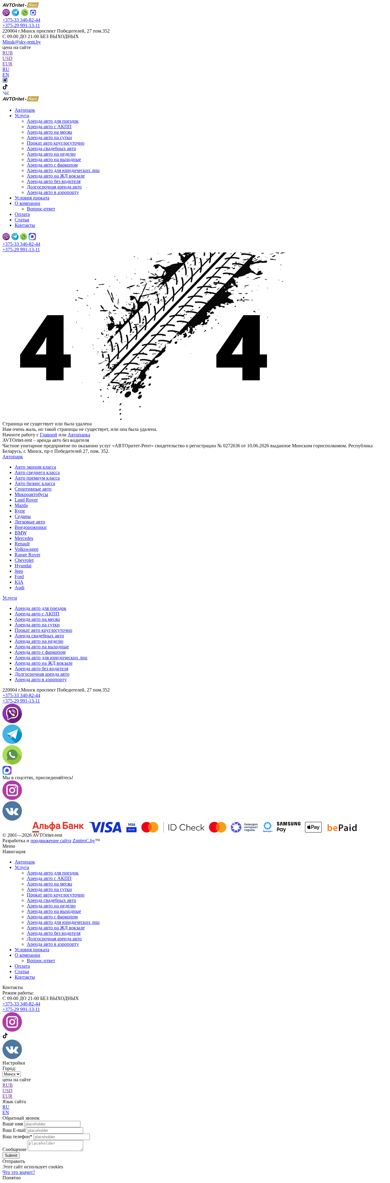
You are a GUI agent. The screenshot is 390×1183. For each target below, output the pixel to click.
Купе (20, 510)
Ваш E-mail (14, 1130)
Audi (19, 587)
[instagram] (5, 81)
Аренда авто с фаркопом (52, 164)
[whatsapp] (24, 13)
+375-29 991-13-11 (21, 25)
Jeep (19, 571)
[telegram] (15, 237)
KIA (19, 582)
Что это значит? (18, 1172)
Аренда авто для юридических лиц (63, 170)
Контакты (25, 225)
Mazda (21, 505)
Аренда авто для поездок (53, 121)
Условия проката (32, 197)
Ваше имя (12, 1123)
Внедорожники (31, 527)
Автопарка (79, 434)
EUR (7, 63)
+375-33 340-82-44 (21, 20)
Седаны (23, 516)
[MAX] (33, 13)
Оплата (22, 214)
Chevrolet (24, 560)
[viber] (6, 13)
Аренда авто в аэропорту (53, 192)
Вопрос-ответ (41, 208)
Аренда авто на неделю (51, 154)
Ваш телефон (17, 1136)
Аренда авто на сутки (49, 137)
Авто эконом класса (35, 467)
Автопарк (25, 110)
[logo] (20, 99)
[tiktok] (5, 87)
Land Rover (26, 499)
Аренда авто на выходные (54, 159)
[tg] (12, 742)
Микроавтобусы (31, 494)
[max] (32, 237)
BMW (21, 532)
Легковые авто (30, 521)
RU (5, 69)
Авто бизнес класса (35, 483)
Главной (48, 434)
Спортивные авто (33, 488)
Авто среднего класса (37, 472)
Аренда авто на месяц (49, 132)
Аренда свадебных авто (51, 148)
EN (5, 74)
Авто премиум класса (37, 478)
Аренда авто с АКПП (49, 126)
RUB (7, 52)
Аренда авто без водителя (53, 181)
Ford (19, 576)
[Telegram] (15, 13)
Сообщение (14, 1149)
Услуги (9, 597)
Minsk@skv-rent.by (21, 41)
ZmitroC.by (84, 840)
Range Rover (27, 554)
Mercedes (24, 538)
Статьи (22, 219)
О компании (27, 955)
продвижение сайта (50, 840)
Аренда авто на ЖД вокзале (56, 175)
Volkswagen (26, 549)
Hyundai (23, 565)
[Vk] (5, 93)
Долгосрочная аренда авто (54, 186)
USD (7, 58)
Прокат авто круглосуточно (55, 143)
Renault (22, 543)
